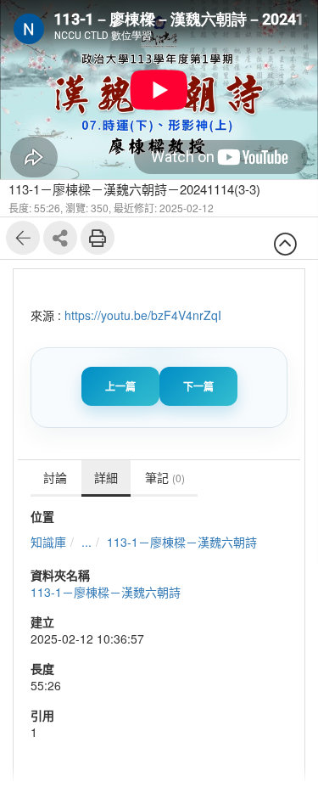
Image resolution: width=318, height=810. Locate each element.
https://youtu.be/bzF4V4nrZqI (142, 315)
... (86, 541)
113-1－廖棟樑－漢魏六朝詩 (182, 541)
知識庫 (48, 541)
